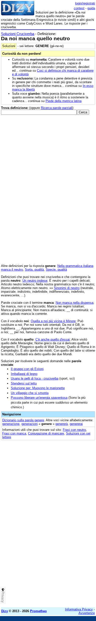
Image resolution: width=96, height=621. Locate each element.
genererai (76, 424)
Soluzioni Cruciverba (17, 34)
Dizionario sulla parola (23, 420)
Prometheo (38, 611)
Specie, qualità (56, 269)
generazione (10, 424)
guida (91, 8)
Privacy (2, 597)
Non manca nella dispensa (74, 302)
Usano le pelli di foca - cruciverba (34, 378)
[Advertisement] (48, 556)
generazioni (29, 424)
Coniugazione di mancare (46, 433)
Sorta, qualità (34, 269)
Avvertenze (87, 613)
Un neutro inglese (34, 280)
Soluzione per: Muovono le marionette (38, 388)
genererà (61, 424)
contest (79, 8)
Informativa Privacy (79, 609)
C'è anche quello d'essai (52, 339)
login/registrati (85, 3)
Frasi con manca (14, 433)
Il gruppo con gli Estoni (27, 369)
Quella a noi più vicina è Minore (53, 321)
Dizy (4, 611)
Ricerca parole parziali (56, 108)
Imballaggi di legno (24, 374)
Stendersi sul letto (24, 383)
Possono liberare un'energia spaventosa (39, 397)
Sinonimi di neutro (67, 288)
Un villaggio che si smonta (29, 393)
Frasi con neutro (74, 430)
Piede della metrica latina (63, 101)
